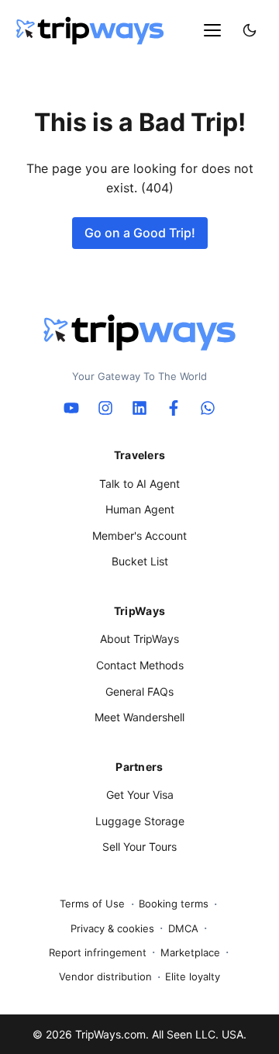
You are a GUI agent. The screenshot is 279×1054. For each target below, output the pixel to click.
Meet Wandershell (139, 717)
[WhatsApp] (208, 408)
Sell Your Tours (139, 846)
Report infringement (97, 952)
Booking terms (173, 903)
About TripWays (139, 638)
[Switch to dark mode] (249, 30)
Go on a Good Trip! (139, 232)
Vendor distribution (105, 976)
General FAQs (139, 691)
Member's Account (139, 535)
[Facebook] (174, 408)
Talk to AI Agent (139, 483)
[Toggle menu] (212, 30)
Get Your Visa (140, 794)
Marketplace (190, 952)
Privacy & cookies (112, 928)
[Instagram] (105, 408)
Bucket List (140, 561)
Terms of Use (92, 903)
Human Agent (139, 509)
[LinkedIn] (139, 408)
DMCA (183, 928)
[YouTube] (71, 408)
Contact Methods (140, 665)
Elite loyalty (192, 976)
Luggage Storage (139, 821)
